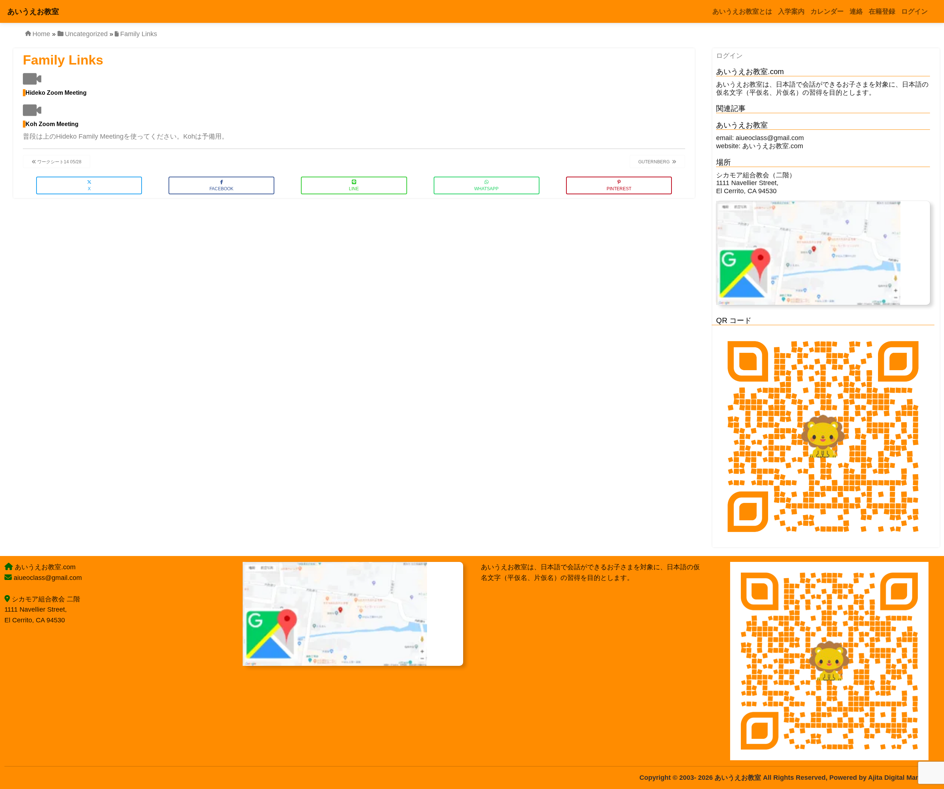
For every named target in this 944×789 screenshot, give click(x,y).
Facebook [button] (221, 188)
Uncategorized (86, 34)
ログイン (729, 55)
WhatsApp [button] (486, 188)
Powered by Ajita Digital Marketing (883, 777)
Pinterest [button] (619, 188)
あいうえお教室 (33, 11)
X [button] (89, 188)
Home (41, 34)
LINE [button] (354, 188)
